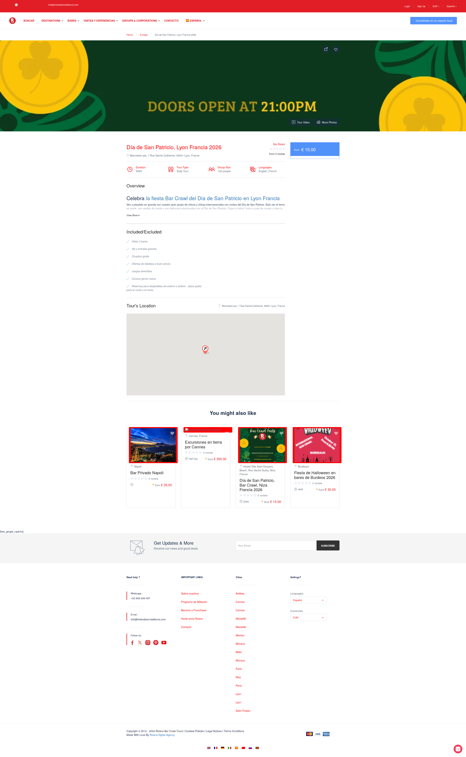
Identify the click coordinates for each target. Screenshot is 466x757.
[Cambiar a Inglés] (208, 748)
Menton (240, 635)
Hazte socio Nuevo (192, 618)
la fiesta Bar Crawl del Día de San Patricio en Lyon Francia (213, 198)
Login (407, 6)
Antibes (240, 593)
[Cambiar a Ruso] (250, 748)
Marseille (241, 618)
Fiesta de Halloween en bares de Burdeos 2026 (314, 475)
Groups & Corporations (139, 20)
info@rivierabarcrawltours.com (63, 4)
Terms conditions (234, 731)
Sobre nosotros (190, 593)
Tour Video (303, 122)
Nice (238, 677)
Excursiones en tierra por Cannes (203, 444)
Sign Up (421, 6)
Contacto (171, 20)
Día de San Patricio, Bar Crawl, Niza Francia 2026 (257, 484)
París (239, 669)
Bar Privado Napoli (146, 472)
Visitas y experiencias (99, 20)
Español (451, 6)
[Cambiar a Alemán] (222, 748)
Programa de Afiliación (194, 602)
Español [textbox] (297, 600)
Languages (296, 593)
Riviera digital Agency (162, 735)
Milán (239, 652)
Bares (72, 20)
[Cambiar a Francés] (215, 748)
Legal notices (214, 731)
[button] (205, 349)
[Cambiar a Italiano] (229, 748)
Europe (143, 34)
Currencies (296, 611)
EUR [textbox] (295, 617)
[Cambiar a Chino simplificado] (243, 748)
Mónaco (240, 643)
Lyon (238, 694)
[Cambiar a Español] (236, 748)
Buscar (28, 20)
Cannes (240, 602)
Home (130, 34)
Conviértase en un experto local (434, 20)
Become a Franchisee (193, 610)
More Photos (329, 122)
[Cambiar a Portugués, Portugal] (257, 748)
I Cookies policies (194, 731)
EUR (435, 6)
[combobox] (308, 600)
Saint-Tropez (243, 710)
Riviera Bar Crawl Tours (169, 731)
